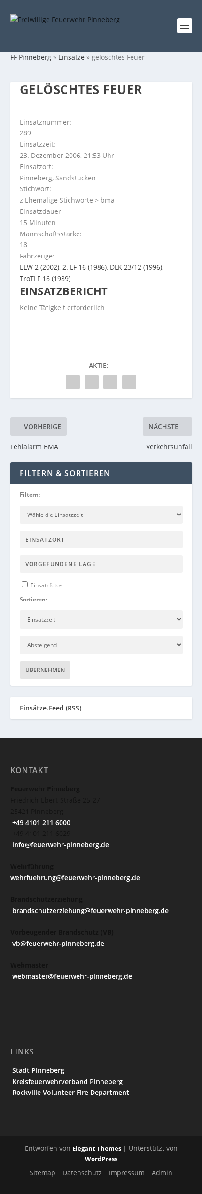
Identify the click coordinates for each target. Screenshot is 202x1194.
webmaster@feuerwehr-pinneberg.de (71, 976)
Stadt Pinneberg (37, 1070)
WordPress (101, 1159)
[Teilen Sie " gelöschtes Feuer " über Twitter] (91, 382)
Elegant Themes (96, 1148)
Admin (162, 1172)
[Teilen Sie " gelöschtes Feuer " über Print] (129, 382)
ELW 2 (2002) (39, 267)
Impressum (127, 1172)
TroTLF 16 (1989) (45, 278)
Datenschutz (82, 1172)
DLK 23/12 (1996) (136, 267)
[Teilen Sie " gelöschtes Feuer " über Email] (110, 382)
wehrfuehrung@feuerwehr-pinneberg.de (75, 877)
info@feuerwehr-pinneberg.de (59, 844)
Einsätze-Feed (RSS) (50, 707)
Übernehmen (45, 670)
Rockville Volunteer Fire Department (69, 1092)
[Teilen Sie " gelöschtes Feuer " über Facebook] (72, 382)
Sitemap (42, 1172)
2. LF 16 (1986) (84, 267)
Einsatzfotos (45, 585)
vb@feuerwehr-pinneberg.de (57, 943)
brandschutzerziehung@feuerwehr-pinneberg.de (89, 910)
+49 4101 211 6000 (40, 822)
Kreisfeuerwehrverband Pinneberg (66, 1081)
